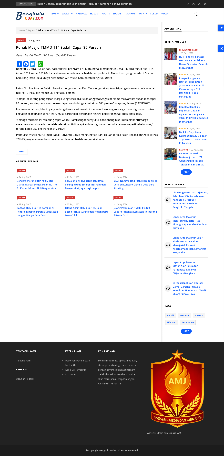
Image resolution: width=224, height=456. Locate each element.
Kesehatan (188, 322)
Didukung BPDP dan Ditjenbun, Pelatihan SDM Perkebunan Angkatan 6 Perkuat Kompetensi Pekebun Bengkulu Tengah (190, 200)
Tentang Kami (23, 360)
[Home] (30, 15)
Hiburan (171, 322)
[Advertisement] (87, 250)
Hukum (94, 13)
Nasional (81, 13)
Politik (106, 13)
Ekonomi (130, 13)
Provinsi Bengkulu (188, 50)
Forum (154, 13)
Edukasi (117, 13)
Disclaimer (70, 374)
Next (186, 172)
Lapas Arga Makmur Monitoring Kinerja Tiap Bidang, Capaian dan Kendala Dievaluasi (190, 222)
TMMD (22, 151)
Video (164, 13)
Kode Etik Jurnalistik (75, 369)
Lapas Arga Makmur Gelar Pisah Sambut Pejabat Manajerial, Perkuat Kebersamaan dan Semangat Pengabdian (189, 245)
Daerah (66, 13)
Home (22, 30)
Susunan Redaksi (25, 378)
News (54, 13)
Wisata (143, 13)
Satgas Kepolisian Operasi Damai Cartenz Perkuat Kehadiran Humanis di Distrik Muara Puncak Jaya (189, 288)
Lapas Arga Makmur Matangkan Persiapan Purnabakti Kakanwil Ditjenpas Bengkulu (185, 268)
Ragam (31, 30)
